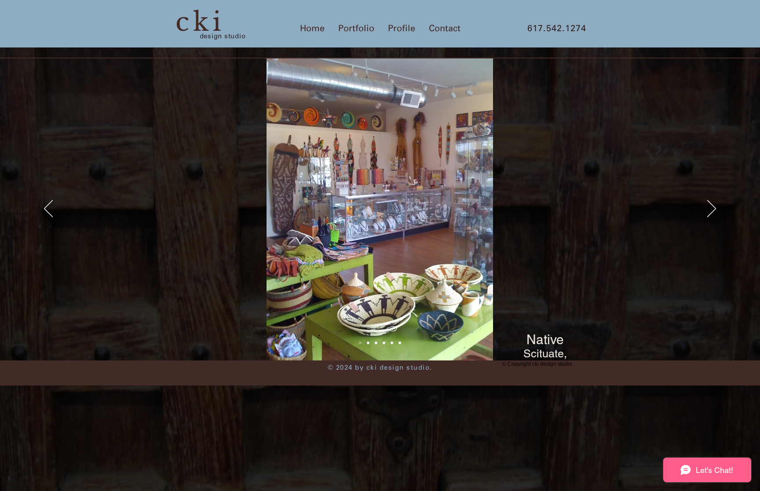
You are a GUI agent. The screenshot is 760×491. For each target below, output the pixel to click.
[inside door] (392, 343)
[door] (384, 343)
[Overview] (360, 343)
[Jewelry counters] (376, 343)
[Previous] (48, 209)
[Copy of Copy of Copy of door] (399, 343)
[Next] (711, 209)
